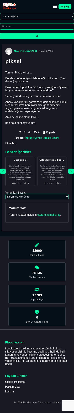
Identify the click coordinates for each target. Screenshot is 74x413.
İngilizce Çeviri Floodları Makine (42, 137)
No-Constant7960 (25, 51)
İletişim (9, 391)
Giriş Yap (65, 6)
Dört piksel (20, 159)
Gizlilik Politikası (15, 381)
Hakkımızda (12, 386)
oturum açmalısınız (48, 214)
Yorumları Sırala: (15, 192)
